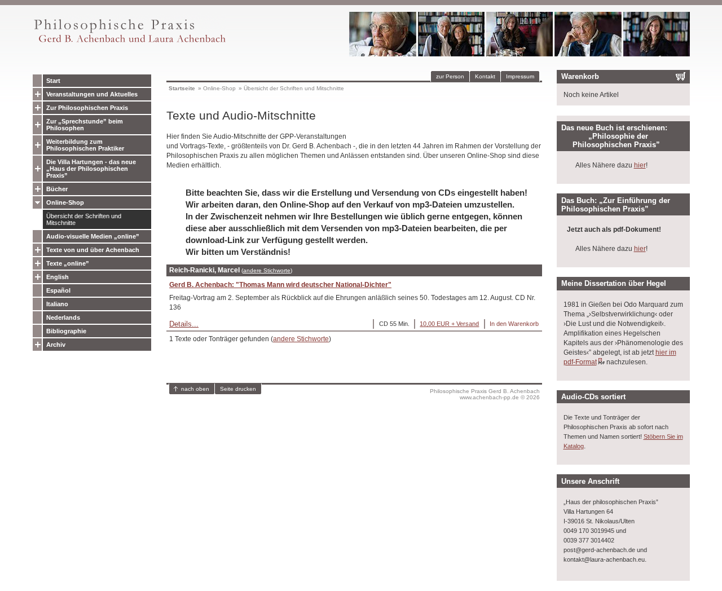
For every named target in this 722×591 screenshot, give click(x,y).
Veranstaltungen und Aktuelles (92, 94)
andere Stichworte (266, 270)
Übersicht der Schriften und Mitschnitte (83, 219)
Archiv (55, 344)
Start (53, 80)
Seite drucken (238, 389)
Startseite (182, 88)
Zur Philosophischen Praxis (87, 107)
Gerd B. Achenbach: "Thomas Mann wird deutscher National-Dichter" (280, 285)
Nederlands (63, 317)
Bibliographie (66, 331)
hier (640, 165)
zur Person (450, 76)
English (57, 277)
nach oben (195, 389)
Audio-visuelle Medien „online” (92, 236)
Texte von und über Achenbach (92, 249)
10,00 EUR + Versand (449, 323)
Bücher (57, 189)
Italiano (57, 304)
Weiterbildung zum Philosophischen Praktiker (85, 145)
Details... (184, 324)
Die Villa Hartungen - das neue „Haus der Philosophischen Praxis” (91, 168)
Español (58, 290)
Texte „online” (67, 263)
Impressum (520, 76)
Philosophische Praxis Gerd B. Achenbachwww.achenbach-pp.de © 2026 (485, 394)
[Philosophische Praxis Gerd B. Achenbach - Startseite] (129, 42)
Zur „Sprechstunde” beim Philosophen (84, 124)
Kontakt (485, 76)
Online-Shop (65, 202)
